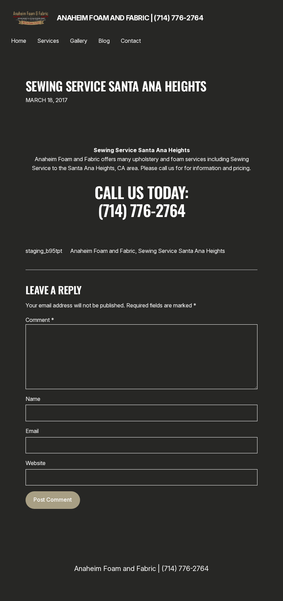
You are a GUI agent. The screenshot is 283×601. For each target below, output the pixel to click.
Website (36, 463)
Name (33, 398)
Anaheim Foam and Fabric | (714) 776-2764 (130, 18)
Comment (40, 319)
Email (32, 430)
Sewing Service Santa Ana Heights (116, 86)
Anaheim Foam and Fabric (102, 250)
